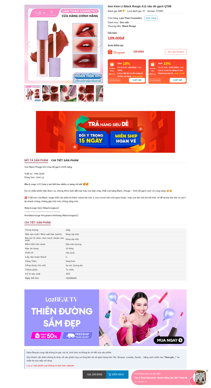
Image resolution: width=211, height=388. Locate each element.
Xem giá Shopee (176, 51)
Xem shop (151, 18)
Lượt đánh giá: (134, 11)
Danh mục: (113, 22)
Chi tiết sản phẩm (64, 160)
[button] (99, 44)
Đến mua (118, 374)
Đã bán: (151, 11)
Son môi (124, 22)
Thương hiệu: (114, 26)
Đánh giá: (112, 11)
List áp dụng (114, 80)
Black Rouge (129, 26)
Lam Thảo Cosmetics (130, 18)
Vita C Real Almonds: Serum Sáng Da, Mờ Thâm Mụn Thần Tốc (162, 377)
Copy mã (137, 80)
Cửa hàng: (113, 18)
